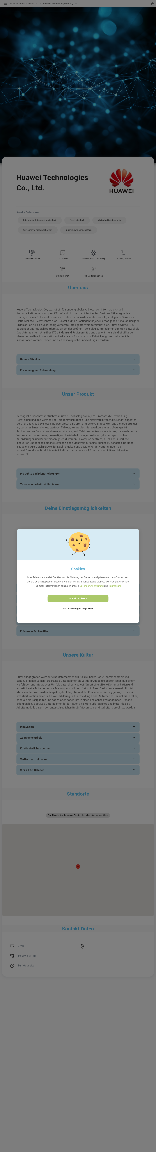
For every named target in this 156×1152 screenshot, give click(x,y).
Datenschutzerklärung (92, 585)
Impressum (115, 585)
